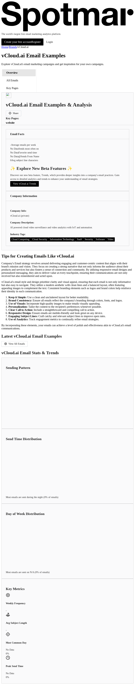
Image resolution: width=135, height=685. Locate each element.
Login (49, 41)
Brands (13, 46)
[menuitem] (19, 72)
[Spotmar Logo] (67, 30)
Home (4, 46)
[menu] (19, 80)
